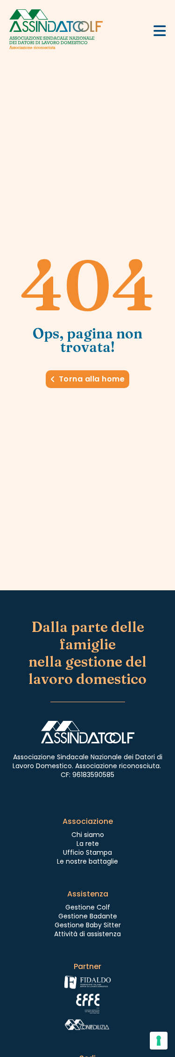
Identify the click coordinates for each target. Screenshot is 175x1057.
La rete (88, 843)
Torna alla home (92, 379)
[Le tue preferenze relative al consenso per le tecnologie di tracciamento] (159, 1041)
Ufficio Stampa (87, 852)
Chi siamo (87, 834)
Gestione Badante (87, 916)
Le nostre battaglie (87, 861)
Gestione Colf (87, 907)
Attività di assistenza (87, 934)
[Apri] (160, 31)
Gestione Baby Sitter (88, 925)
